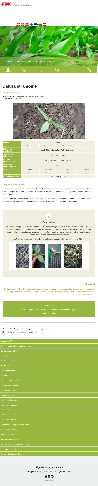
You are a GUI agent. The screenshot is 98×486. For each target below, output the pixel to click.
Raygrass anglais (8, 390)
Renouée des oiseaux (10, 400)
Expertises (27, 61)
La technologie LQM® (9, 351)
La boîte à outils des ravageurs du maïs (16, 346)
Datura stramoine (47, 61)
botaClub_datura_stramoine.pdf (17, 332)
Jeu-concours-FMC (8, 449)
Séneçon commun (9, 420)
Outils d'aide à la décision (10, 361)
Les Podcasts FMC (8, 429)
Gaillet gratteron (8, 395)
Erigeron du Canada (10, 385)
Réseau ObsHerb (7, 434)
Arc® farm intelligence (9, 439)
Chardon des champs (10, 380)
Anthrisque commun (10, 405)
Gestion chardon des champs (12, 454)
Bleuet (4, 375)
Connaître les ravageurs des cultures (15, 425)
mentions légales (49, 480)
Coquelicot (6, 410)
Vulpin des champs (9, 415)
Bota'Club (36, 61)
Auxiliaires (5, 356)
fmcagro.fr (18, 61)
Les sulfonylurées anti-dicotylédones (15, 444)
